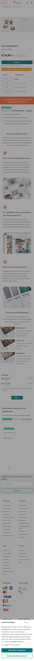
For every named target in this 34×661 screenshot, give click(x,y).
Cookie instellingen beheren (17, 656)
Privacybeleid (15, 645)
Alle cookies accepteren (17, 650)
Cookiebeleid (6, 645)
